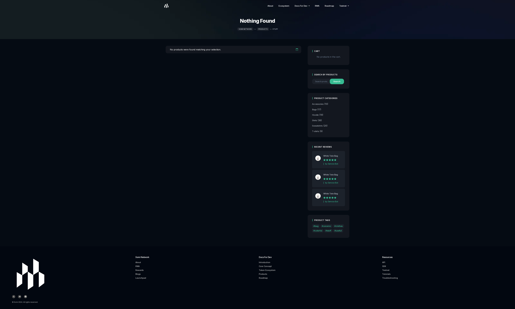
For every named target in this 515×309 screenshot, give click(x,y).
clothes (339, 226)
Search (336, 81)
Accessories (318, 104)
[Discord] (25, 296)
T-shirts (315, 131)
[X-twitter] (13, 296)
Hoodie (315, 115)
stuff (329, 230)
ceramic (327, 226)
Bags (314, 109)
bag (317, 226)
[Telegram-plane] (19, 296)
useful (339, 230)
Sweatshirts (317, 125)
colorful (318, 230)
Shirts (314, 120)
